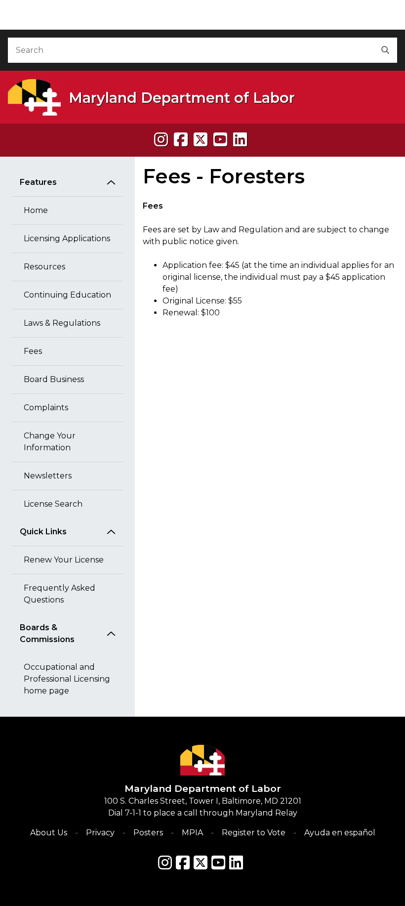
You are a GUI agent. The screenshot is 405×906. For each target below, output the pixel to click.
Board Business (54, 379)
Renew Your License (64, 559)
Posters (148, 832)
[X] (200, 139)
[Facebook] (181, 139)
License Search (53, 504)
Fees (33, 351)
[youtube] (220, 139)
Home (36, 210)
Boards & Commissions (47, 633)
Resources (44, 266)
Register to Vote (253, 832)
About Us (48, 832)
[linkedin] (240, 139)
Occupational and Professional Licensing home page (67, 678)
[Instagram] (161, 139)
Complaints (46, 407)
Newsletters (48, 475)
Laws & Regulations (62, 323)
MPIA (192, 832)
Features (38, 182)
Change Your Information (50, 441)
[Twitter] (200, 862)
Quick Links (43, 531)
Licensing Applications (67, 238)
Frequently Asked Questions (59, 593)
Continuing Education (67, 295)
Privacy (100, 832)
